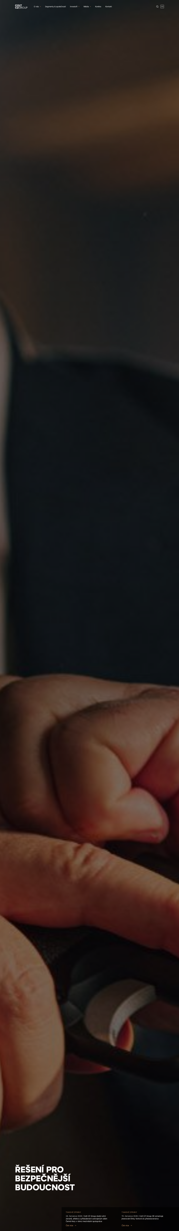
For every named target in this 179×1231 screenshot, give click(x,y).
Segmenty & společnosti (55, 6)
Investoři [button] (73, 6)
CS (162, 6)
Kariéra (98, 6)
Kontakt (108, 6)
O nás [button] (36, 6)
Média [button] (86, 6)
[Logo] (21, 6)
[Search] (157, 6)
